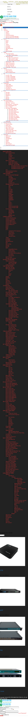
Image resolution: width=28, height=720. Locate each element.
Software (6, 134)
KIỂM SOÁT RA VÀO (7, 365)
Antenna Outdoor (10, 35)
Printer (7, 284)
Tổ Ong (10, 323)
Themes (13, 477)
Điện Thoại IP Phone (13, 58)
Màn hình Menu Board (14, 431)
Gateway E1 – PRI (10, 62)
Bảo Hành (9, 9)
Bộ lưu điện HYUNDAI (11, 395)
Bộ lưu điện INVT (10, 399)
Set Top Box (12, 417)
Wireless (6, 30)
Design (7, 140)
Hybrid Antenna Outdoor (11, 171)
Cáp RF (10, 214)
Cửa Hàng (16, 495)
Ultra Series (11, 232)
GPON (10, 159)
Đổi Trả (8, 6)
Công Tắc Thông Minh (11, 456)
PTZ (7, 43)
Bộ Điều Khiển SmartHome (12, 469)
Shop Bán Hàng (18, 478)
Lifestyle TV (9, 88)
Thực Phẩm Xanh (21, 482)
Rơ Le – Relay (9, 107)
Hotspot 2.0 (11, 182)
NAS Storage (9, 51)
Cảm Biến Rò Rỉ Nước (11, 442)
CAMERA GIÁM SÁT (7, 216)
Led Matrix (8, 87)
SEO (15, 512)
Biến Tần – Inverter (10, 103)
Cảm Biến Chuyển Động (11, 444)
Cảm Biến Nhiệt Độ (10, 439)
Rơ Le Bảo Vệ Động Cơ (14, 297)
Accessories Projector (14, 414)
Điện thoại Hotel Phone (14, 60)
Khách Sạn (11, 373)
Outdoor (8, 34)
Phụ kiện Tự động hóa (11, 324)
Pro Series (11, 235)
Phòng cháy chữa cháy (11, 130)
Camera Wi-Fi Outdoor (11, 223)
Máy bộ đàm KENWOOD (11, 383)
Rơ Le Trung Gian (13, 302)
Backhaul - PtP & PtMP (14, 164)
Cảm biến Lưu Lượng (13, 116)
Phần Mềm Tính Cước (11, 67)
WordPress (11, 475)
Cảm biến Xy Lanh (13, 118)
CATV (7, 96)
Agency (16, 486)
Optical (7, 97)
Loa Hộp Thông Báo (10, 77)
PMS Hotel (8, 136)
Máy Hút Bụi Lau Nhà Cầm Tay (13, 451)
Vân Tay (10, 369)
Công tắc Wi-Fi (12, 460)
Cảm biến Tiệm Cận (13, 109)
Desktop (8, 278)
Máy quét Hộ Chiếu (10, 268)
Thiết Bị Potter (9, 356)
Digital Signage (9, 85)
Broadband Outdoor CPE (17, 168)
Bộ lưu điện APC (10, 388)
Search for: (2, 19)
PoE (9, 201)
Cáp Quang (11, 211)
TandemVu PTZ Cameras (15, 231)
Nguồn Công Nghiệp (10, 320)
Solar (7, 228)
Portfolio (16, 498)
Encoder (8, 93)
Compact (8, 46)
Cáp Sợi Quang (14, 307)
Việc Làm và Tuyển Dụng (20, 488)
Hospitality (6, 83)
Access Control (7, 122)
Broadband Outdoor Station (18, 167)
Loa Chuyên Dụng (10, 80)
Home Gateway (9, 453)
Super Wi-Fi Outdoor (13, 163)
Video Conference (10, 63)
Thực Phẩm (20, 479)
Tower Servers (9, 71)
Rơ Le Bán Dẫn (12, 301)
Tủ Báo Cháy (12, 353)
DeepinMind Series (13, 249)
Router (10, 176)
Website (8, 137)
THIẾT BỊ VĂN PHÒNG (8, 266)
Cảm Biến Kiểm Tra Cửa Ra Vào (13, 445)
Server (5, 68)
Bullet (7, 42)
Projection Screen (13, 413)
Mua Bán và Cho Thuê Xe (20, 500)
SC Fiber (11, 189)
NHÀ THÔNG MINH (7, 438)
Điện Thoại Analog (13, 55)
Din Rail (10, 322)
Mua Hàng (6, 2)
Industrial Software (10, 145)
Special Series (12, 236)
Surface (8, 280)
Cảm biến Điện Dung (13, 120)
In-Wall (7, 31)
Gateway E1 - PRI (10, 340)
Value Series (12, 233)
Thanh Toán (9, 4)
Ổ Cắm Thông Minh (10, 462)
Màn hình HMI (9, 318)
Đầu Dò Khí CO (12, 347)
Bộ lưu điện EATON (10, 389)
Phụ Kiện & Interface (11, 133)
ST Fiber (11, 190)
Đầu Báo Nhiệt (12, 350)
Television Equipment (11, 89)
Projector (8, 412)
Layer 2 (10, 203)
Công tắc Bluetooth (13, 459)
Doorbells (8, 47)
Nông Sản (19, 481)
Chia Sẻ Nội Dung (18, 509)
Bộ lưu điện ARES (10, 391)
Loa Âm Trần (9, 75)
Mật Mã (10, 371)
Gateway (11, 180)
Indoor (7, 32)
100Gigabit (11, 199)
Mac (7, 279)
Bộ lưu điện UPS (9, 132)
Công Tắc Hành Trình (11, 293)
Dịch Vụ (16, 492)
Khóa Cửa (8, 125)
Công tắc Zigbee (12, 457)
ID (9, 272)
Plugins (13, 513)
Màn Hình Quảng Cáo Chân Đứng (16, 432)
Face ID (10, 367)
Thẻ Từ (10, 370)
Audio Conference (10, 64)
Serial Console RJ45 (13, 206)
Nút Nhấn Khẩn (12, 352)
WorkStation (9, 363)
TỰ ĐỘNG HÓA (6, 285)
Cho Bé (7, 245)
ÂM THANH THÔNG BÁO (9, 401)
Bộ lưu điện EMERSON (11, 397)
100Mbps (11, 192)
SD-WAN (11, 177)
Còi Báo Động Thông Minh (12, 443)
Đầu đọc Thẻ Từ (10, 379)
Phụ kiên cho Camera (11, 258)
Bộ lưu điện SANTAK (11, 400)
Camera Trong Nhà (10, 219)
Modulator (8, 95)
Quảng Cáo (17, 503)
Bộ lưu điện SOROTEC (11, 396)
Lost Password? (22, 713)
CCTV (5, 39)
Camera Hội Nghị (13, 262)
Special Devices (9, 48)
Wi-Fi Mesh (8, 455)
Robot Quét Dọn (9, 449)
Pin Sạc (7, 246)
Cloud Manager (9, 172)
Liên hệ (16, 1)
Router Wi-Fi (12, 158)
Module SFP (11, 212)
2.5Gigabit (11, 194)
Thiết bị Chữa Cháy (10, 354)
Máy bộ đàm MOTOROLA (12, 384)
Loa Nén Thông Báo (10, 76)
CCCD (10, 274)
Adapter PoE (12, 215)
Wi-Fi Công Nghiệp (10, 160)
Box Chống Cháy (12, 326)
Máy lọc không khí (10, 472)
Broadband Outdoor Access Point (19, 166)
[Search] (13, 21)
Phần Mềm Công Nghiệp (11, 319)
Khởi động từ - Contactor (12, 292)
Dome (7, 40)
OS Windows (9, 138)
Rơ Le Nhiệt (11, 298)
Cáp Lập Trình (12, 327)
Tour (15, 496)
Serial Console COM (13, 207)
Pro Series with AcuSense (15, 253)
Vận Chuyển (9, 11)
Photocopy (8, 283)
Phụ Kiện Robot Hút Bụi (11, 452)
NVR (7, 49)
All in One (8, 281)
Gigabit (10, 193)
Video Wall (8, 84)
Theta (7, 44)
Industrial (8, 121)
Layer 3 (10, 205)
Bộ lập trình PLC (9, 101)
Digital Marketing (18, 483)
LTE (6, 169)
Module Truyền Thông (14, 330)
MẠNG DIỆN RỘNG (7, 151)
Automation (8, 100)
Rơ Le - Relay (9, 296)
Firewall (10, 181)
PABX (5, 52)
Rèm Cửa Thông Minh (11, 465)
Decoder (8, 92)
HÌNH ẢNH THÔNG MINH (8, 410)
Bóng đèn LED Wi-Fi (10, 470)
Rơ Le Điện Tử (12, 300)
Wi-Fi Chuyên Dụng (10, 153)
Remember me (5, 714)
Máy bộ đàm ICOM (10, 386)
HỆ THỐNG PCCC (7, 344)
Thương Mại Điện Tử (19, 501)
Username (2, 711)
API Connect (9, 143)
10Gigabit (11, 197)
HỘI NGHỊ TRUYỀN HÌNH (8, 259)
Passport (11, 270)
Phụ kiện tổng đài (10, 65)
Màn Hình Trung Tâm (11, 468)
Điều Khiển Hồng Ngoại (11, 466)
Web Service (9, 514)
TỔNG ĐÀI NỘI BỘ (7, 331)
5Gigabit (10, 195)
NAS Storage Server (10, 72)
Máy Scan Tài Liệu (10, 267)
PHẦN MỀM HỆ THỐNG (8, 473)
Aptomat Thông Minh (11, 461)
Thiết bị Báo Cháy (10, 345)
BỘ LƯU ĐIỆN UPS (7, 387)
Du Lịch (16, 494)
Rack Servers (9, 70)
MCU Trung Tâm (12, 263)
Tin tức (16, 505)
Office (7, 141)
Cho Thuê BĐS (17, 487)
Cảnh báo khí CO (12, 348)
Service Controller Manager (12, 36)
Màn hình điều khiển (13, 291)
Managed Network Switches (12, 38)
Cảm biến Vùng (12, 113)
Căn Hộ (10, 374)
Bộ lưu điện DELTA (10, 392)
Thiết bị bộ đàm (9, 129)
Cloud (10, 202)
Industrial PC (9, 287)
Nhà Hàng (16, 491)
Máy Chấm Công (10, 128)
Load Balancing (12, 179)
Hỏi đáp (8, 14)
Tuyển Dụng (10, 1)
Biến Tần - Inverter (10, 289)
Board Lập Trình (12, 328)
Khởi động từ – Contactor (12, 104)
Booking (16, 499)
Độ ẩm (7, 440)
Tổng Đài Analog (10, 53)
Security (8, 142)
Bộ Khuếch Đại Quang (16, 309)
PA (4, 74)
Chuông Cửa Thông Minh (12, 448)
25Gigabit (11, 198)
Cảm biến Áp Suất (13, 114)
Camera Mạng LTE (10, 224)
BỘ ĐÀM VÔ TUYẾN (7, 382)
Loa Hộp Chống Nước (11, 79)
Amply (7, 81)
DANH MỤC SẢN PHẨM (9, 27)
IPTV (5, 91)
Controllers (11, 429)
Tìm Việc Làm (17, 485)
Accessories (9, 208)
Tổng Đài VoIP (9, 56)
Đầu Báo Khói (12, 349)
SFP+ (10, 188)
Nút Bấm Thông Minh (11, 447)
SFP (9, 186)
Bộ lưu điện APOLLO (10, 393)
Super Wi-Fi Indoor (13, 162)
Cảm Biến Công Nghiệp (11, 108)
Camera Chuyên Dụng (11, 218)
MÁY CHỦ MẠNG (7, 357)
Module (7, 99)
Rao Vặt (16, 511)
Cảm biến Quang (12, 110)
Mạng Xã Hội (17, 508)
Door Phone (8, 126)
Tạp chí (16, 507)
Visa (10, 271)
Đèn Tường (8, 244)
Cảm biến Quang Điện (14, 112)
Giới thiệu (5, 1)
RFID (10, 275)
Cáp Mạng (11, 210)
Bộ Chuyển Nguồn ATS (11, 105)
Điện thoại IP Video (13, 59)
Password (2, 713)
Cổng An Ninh (9, 124)
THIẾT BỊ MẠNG (6, 173)
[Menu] (0, 148)
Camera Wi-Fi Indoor (11, 222)
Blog (15, 504)
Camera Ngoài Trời (10, 220)
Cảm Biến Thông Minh (11, 464)
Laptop (7, 276)
